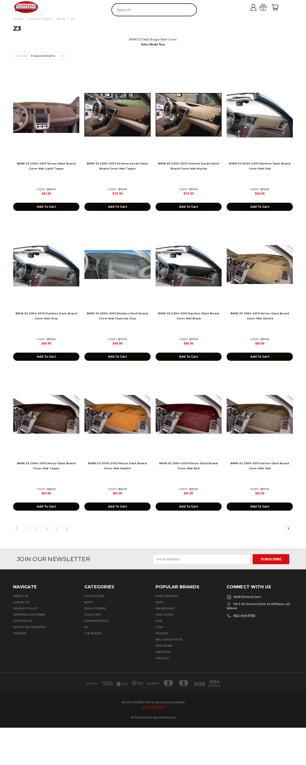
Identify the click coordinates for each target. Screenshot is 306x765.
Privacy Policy (25, 608)
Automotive (94, 596)
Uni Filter (163, 652)
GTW (159, 627)
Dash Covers (95, 608)
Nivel (160, 602)
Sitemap (19, 633)
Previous (299, 747)
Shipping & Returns (28, 614)
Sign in (18, 627)
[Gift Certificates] (267, 7)
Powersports (96, 621)
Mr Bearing (165, 608)
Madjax (162, 633)
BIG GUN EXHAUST (169, 639)
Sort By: (22, 56)
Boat (88, 602)
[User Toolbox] (258, 7)
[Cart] (276, 7)
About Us (20, 596)
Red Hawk (164, 645)
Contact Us (22, 621)
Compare (45, 118)
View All (162, 658)
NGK (159, 621)
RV (86, 627)
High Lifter (165, 614)
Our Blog (21, 602)
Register (38, 627)
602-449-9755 (244, 615)
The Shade (92, 633)
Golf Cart (93, 614)
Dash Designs (167, 596)
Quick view (46, 109)
